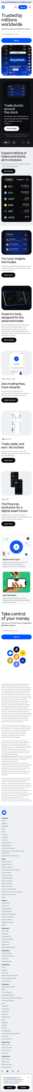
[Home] (3, 7)
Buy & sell (5, 931)
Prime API (5, 1036)
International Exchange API (11, 1033)
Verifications (6, 1017)
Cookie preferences (8, 848)
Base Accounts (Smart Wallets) (12, 998)
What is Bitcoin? (7, 883)
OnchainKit (5, 1011)
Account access (7, 919)
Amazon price (6, 1067)
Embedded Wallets (8, 995)
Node (3, 1020)
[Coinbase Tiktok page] (18, 1071)
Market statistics (7, 867)
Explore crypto (7, 861)
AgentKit (5, 1022)
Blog (3, 829)
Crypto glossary (7, 878)
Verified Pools (6, 981)
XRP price (5, 1053)
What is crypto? (7, 886)
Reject (9, 1087)
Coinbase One (6, 936)
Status (4, 925)
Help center (6, 903)
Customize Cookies (14, 1083)
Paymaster (5, 1009)
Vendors (4, 840)
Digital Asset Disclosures (10, 856)
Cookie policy (6, 845)
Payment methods (8, 917)
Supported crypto (8, 922)
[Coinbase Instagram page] (13, 1071)
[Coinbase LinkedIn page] (7, 1071)
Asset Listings (6, 953)
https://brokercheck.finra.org (10, 756)
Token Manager (7, 961)
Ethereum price (7, 1047)
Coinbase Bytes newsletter (11, 870)
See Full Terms (16, 737)
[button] (30, 7)
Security (4, 834)
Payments (5, 959)
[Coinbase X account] (2, 1071)
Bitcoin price (6, 1045)
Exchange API (6, 1031)
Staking (4, 970)
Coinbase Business (8, 956)
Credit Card (5, 942)
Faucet (4, 1028)
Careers (4, 823)
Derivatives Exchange (9, 978)
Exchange (5, 973)
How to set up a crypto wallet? (12, 892)
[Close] (29, 1078)
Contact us (5, 906)
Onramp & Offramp (8, 1000)
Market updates (7, 881)
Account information (9, 914)
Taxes (4, 897)
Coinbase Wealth (7, 939)
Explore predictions (8, 947)
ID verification (6, 911)
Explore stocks (7, 864)
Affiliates (5, 826)
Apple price (5, 1061)
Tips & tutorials (7, 875)
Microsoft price (7, 1064)
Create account (7, 908)
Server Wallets (7, 992)
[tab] (9, 179)
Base (3, 989)
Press (4, 832)
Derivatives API (7, 1039)
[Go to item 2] (8, 142)
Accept (23, 1087)
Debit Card (5, 944)
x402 (3, 1003)
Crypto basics (6, 872)
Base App (5, 934)
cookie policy (11, 1077)
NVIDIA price (6, 1059)
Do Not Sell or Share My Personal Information (13, 852)
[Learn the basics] (16, 582)
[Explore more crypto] (16, 546)
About (4, 821)
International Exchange (9, 975)
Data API (4, 1014)
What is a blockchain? (9, 889)
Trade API (5, 1006)
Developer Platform (8, 987)
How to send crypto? (8, 894)
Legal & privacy (7, 843)
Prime (4, 967)
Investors (5, 837)
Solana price (6, 1050)
